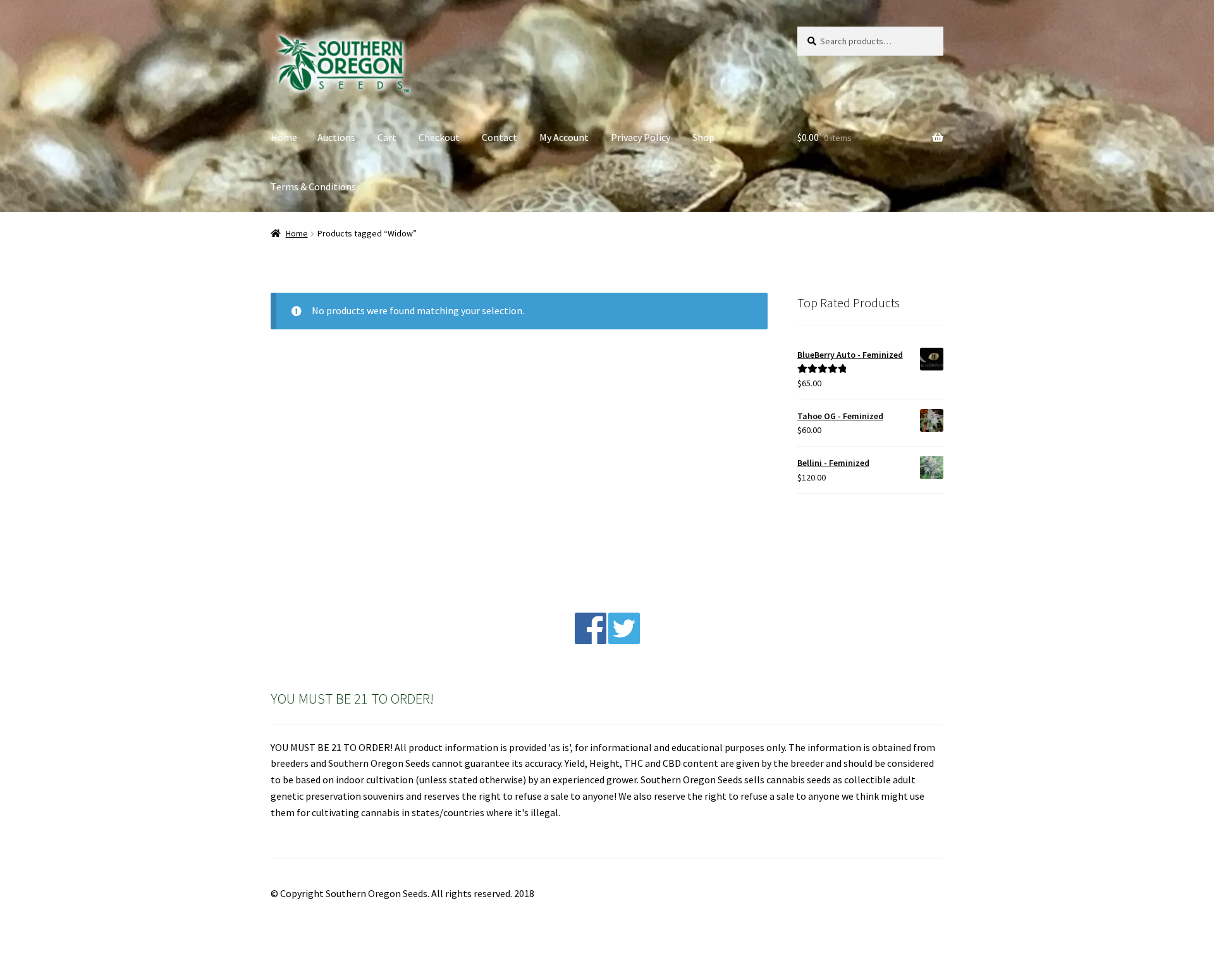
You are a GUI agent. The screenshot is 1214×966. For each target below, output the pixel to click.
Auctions (336, 137)
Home (284, 137)
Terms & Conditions (313, 186)
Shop (703, 137)
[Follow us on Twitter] (624, 640)
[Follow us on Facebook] (590, 640)
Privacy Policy (640, 137)
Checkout (439, 137)
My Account (564, 137)
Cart (386, 137)
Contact (499, 137)
